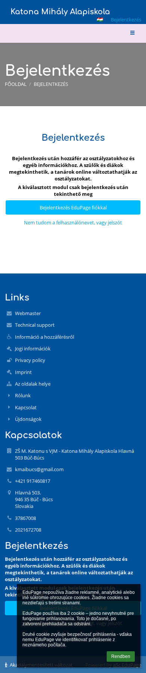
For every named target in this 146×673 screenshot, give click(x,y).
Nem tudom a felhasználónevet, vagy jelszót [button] (73, 222)
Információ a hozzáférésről (44, 336)
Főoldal (16, 84)
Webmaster (28, 313)
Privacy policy (30, 360)
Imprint (23, 372)
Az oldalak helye (33, 383)
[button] (100, 19)
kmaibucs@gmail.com (39, 469)
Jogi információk (33, 348)
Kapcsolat (26, 407)
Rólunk (23, 395)
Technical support (35, 324)
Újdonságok (28, 419)
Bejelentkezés (126, 19)
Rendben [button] (120, 656)
